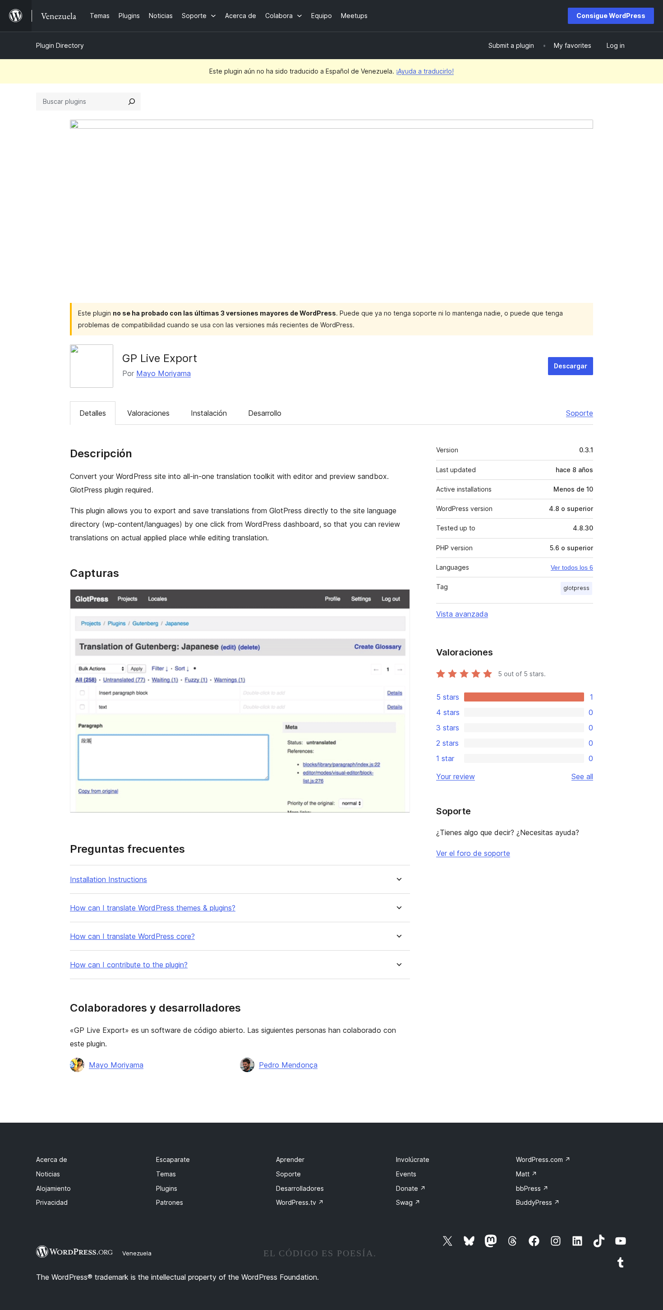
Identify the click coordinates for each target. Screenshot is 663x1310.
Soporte (579, 413)
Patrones (169, 1202)
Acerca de (51, 1159)
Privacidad (52, 1202)
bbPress (532, 1188)
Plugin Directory (60, 45)
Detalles (92, 413)
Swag (408, 1202)
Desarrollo (264, 413)
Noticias (48, 1174)
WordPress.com (543, 1159)
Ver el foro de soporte (473, 853)
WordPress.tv (300, 1202)
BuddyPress (538, 1202)
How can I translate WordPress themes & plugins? (152, 908)
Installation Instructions (108, 879)
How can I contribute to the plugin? (129, 965)
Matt (526, 1174)
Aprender (290, 1159)
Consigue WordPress (610, 15)
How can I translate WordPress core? (132, 936)
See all (582, 776)
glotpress (576, 588)
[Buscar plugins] (132, 102)
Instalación (209, 413)
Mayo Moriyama (163, 373)
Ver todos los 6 (572, 567)
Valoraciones (148, 413)
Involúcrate (412, 1159)
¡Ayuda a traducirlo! (425, 71)
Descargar (570, 366)
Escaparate (173, 1159)
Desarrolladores (300, 1188)
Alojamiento (53, 1188)
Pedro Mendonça (288, 1064)
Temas (166, 1174)
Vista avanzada (462, 613)
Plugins (166, 1188)
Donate (411, 1188)
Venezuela (137, 1253)
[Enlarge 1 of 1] (397, 601)
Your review (455, 776)
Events (406, 1174)
